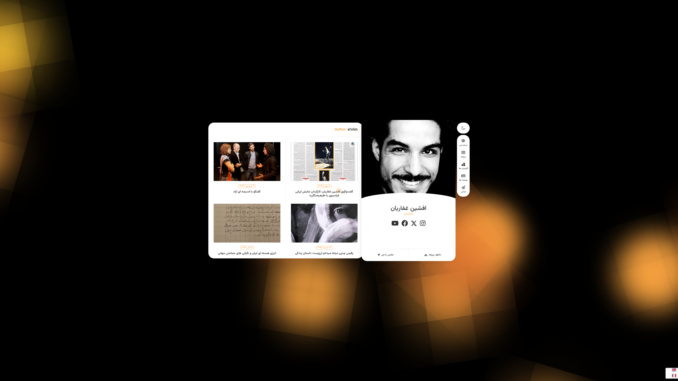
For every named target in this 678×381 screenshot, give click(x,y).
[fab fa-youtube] (395, 223)
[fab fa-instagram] (423, 223)
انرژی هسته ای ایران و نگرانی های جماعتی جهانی (247, 253)
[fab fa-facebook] (405, 223)
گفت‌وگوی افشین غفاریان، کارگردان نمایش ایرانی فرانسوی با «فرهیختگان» (324, 194)
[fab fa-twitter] (414, 223)
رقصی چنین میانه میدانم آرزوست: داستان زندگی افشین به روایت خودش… (324, 255)
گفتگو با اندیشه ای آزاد (247, 192)
